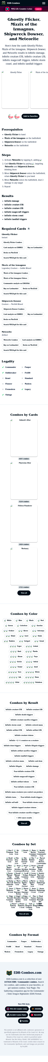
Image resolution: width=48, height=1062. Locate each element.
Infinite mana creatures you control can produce (24, 792)
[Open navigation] (44, 3)
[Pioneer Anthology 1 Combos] (20, 905)
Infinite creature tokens (24, 735)
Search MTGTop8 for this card (15, 258)
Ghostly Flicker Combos (13, 242)
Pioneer (8, 384)
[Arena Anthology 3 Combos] (39, 882)
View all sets (24, 914)
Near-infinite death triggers (31, 797)
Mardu (35, 651)
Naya (36, 656)
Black (31, 620)
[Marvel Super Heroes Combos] (8, 867)
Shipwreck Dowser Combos (14, 309)
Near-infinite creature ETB (24, 771)
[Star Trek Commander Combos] (8, 852)
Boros (26, 631)
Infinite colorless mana (15, 761)
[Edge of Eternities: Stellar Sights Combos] (16, 897)
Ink (20, 677)
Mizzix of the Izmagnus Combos (16, 273)
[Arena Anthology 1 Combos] (31, 890)
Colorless (23, 625)
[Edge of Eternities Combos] (24, 897)
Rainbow (38, 682)
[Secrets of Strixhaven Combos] (31, 867)
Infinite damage (11, 201)
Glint (17, 682)
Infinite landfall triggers (15, 219)
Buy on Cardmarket (35, 247)
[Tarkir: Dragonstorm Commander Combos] (27, 905)
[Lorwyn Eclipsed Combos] (31, 875)
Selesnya (40, 631)
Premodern (10, 389)
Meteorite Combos (11, 340)
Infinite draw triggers (12, 746)
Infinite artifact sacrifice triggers (24, 751)
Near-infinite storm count (33, 802)
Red (42, 620)
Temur (20, 667)
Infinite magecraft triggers (16, 212)
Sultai (35, 662)
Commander (10, 367)
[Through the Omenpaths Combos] (24, 890)
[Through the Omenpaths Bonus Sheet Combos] (16, 890)
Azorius (40, 625)
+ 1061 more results (24, 818)
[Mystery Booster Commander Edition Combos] (31, 852)
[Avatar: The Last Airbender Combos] (8, 882)
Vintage (8, 394)
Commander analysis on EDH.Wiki (17, 283)
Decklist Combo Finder (18, 1015)
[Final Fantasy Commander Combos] (31, 897)
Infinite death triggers (24, 715)
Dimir (13, 636)
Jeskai (35, 646)
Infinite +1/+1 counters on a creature (24, 740)
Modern (28, 384)
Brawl (7, 378)
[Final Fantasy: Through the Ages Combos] (39, 897)
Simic (40, 636)
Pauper (28, 367)
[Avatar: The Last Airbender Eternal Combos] (39, 875)
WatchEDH (37, 1015)
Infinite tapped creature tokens (24, 807)
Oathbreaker (10, 373)
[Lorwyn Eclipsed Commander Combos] (24, 875)
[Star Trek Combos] (16, 852)
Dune (37, 677)
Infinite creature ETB (13, 204)
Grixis (19, 662)
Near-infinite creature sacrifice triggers (24, 813)
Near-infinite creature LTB (24, 787)
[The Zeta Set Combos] (16, 859)
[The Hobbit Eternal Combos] (24, 859)
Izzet (26, 636)
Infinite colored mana (34, 725)
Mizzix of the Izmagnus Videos (15, 278)
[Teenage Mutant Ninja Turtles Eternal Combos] (39, 867)
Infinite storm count (13, 215)
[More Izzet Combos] (14, 116)
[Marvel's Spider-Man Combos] (31, 882)
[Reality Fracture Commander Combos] (39, 852)
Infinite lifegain (15, 766)
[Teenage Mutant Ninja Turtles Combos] (16, 875)
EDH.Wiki (38, 1009)
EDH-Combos (13, 3)
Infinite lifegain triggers (34, 746)
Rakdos (12, 641)
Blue (20, 620)
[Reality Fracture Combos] (8, 859)
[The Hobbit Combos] (31, 859)
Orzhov (11, 631)
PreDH (27, 373)
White (9, 620)
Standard (29, 378)
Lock (35, 782)
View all (24, 593)
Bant (19, 651)
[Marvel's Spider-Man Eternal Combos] (24, 882)
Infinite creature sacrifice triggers (24, 720)
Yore (19, 672)
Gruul (42, 641)
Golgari (27, 641)
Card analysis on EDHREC (13, 247)
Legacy (28, 389)
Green (10, 625)
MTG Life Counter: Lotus (18, 1009)
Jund (36, 667)
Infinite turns (11, 797)
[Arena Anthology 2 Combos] (39, 890)
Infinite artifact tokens (20, 782)
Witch (37, 672)
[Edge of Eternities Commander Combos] (8, 897)
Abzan (20, 656)
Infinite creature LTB (13, 208)
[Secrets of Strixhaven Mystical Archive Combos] (24, 867)
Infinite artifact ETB (14, 730)
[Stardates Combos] (24, 852)
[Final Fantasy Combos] (12, 905)
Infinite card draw (35, 761)
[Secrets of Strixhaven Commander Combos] (16, 867)
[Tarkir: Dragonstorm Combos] (35, 905)
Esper (19, 646)
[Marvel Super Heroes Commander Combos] (39, 859)
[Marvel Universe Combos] (16, 882)
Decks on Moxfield (11, 253)
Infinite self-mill (11, 802)
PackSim (25, 1021)
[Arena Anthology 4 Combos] (8, 890)
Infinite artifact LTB (34, 730)
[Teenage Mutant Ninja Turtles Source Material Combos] (8, 875)
